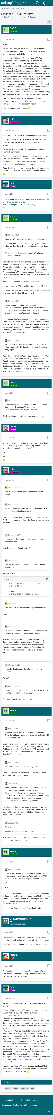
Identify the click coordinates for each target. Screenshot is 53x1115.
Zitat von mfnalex (15, 869)
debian (15, 1088)
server (7, 1088)
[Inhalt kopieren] (47, 579)
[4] (7, 591)
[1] (7, 583)
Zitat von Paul (13, 400)
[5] (7, 594)
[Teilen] (49, 22)
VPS (32, 1088)
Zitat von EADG (14, 487)
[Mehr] (48, 39)
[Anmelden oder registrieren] (43, 3)
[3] (7, 589)
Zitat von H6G (13, 235)
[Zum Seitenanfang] (49, 1111)
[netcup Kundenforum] (14, 3)
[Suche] (37, 3)
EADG (6, 17)
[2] (7, 586)
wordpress (24, 1088)
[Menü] (49, 3)
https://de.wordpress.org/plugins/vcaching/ (19, 204)
